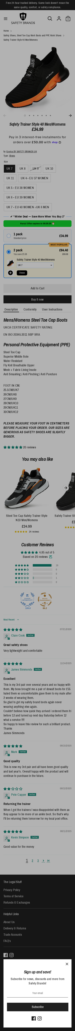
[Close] (67, 964)
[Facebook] (34, 1018)
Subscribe (38, 1007)
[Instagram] (40, 1018)
